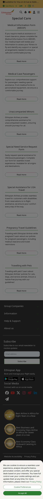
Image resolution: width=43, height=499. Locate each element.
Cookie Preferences (22, 487)
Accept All (22, 493)
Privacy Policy (35, 481)
